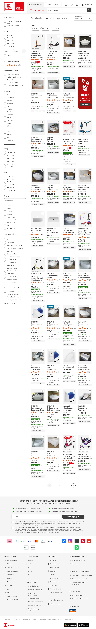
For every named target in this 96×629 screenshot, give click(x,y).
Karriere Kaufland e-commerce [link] (81, 599)
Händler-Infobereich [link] (56, 604)
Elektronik (10, 564)
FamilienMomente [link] (56, 589)
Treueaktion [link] (54, 578)
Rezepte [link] (52, 575)
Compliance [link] (17, 619)
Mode (8, 582)
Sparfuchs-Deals (12, 560)
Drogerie (9, 585)
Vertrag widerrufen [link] (34, 598)
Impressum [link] (7, 619)
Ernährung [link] (53, 585)
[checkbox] (14, 22)
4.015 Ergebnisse (59, 19)
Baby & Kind (10, 575)
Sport (8, 589)
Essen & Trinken (12, 596)
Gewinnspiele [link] (54, 582)
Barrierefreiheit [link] (69, 619)
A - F (29, 564)
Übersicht (31, 560)
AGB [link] (34, 619)
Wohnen (9, 578)
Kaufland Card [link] (54, 567)
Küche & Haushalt (12, 571)
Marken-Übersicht (12, 600)
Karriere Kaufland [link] (77, 595)
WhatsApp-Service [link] (56, 592)
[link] (53, 4)
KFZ (8, 592)
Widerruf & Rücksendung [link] (32, 594)
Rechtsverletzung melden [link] (33, 610)
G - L (29, 567)
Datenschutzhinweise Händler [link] (81, 579)
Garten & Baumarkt (13, 567)
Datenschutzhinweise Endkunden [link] (78, 583)
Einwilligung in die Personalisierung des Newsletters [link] (40, 529)
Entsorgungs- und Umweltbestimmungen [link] (50, 619)
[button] (36, 29)
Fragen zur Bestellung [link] (35, 590)
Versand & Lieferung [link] (34, 605)
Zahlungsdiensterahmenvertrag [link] (82, 575)
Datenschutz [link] (26, 619)
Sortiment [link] (53, 571)
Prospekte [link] (53, 564)
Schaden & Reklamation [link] (35, 602)
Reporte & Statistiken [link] (78, 560)
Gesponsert (34, 48)
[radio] (14, 35)
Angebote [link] (53, 560)
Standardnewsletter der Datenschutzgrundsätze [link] (32, 523)
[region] (16, 160)
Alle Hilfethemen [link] (33, 586)
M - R (30, 571)
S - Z (29, 575)
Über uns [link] (75, 564)
